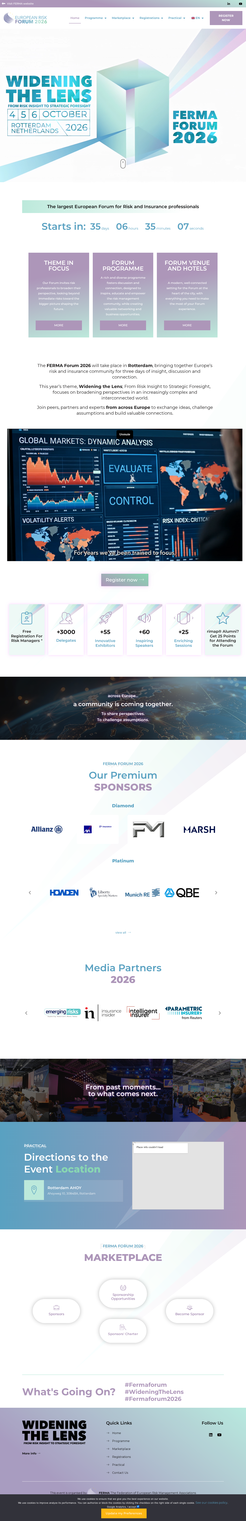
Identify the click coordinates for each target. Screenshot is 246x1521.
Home (74, 18)
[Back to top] (239, 1344)
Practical (175, 18)
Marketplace (121, 18)
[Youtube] (219, 1435)
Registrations (149, 18)
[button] (30, 892)
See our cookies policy (211, 1502)
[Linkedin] (210, 1435)
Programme (94, 18)
